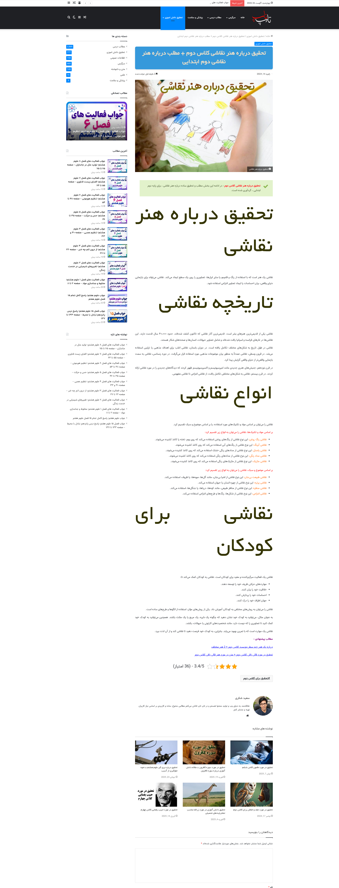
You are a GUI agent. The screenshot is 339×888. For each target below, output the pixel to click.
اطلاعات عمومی (117, 58)
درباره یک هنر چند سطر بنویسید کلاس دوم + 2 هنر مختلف (242, 647)
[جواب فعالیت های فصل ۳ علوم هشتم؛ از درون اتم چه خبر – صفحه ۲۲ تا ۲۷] (117, 250)
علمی (122, 75)
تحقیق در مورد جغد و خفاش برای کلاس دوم (253, 810)
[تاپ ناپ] (262, 18)
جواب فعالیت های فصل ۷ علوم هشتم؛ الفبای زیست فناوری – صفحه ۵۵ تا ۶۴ (86, 181)
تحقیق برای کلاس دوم (255, 678)
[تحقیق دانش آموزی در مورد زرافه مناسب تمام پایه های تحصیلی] (204, 794)
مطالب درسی (215, 17)
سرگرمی (232, 17)
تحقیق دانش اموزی (174, 17)
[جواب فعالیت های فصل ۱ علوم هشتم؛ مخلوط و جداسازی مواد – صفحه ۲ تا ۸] (117, 284)
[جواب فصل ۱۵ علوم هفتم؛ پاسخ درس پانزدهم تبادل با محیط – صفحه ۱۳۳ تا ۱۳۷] (117, 316)
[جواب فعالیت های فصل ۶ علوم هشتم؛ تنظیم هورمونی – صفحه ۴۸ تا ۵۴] (117, 200)
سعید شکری (242, 698)
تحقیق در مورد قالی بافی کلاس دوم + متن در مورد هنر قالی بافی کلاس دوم (234, 655)
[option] (96, 121)
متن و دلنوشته (118, 69)
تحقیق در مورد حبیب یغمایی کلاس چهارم (159, 810)
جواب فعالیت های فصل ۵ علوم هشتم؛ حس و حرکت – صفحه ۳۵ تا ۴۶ (87, 215)
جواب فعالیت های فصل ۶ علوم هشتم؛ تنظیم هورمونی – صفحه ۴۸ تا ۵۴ (194, 2)
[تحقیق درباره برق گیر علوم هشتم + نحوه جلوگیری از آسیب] (156, 752)
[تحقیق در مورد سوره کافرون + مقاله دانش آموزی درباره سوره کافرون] (204, 752)
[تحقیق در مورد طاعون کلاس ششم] (251, 752)
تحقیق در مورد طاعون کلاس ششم (257, 767)
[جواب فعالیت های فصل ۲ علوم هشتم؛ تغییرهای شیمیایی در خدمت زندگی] (117, 267)
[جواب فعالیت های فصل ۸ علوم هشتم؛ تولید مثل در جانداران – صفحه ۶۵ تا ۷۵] (117, 166)
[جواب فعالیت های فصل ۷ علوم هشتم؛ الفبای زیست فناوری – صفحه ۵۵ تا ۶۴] (117, 183)
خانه (243, 17)
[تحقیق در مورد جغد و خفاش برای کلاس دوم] (251, 794)
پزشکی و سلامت (195, 17)
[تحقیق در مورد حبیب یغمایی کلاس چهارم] (156, 794)
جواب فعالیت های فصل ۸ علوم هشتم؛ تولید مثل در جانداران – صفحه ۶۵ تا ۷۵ (86, 164)
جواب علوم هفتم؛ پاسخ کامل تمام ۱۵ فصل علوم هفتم (99, 418)
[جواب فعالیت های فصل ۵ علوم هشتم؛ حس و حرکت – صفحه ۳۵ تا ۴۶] (117, 217)
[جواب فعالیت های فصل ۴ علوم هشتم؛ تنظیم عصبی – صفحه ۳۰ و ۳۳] (117, 233)
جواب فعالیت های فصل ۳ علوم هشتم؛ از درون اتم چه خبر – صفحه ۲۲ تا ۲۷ (85, 249)
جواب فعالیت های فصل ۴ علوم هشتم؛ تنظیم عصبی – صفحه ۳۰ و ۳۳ (87, 232)
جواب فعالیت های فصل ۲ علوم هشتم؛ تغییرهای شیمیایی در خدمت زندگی (86, 266)
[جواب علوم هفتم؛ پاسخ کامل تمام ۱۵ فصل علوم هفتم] (117, 300)
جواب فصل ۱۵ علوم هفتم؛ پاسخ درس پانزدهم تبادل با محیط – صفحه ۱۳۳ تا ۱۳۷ (85, 314)
